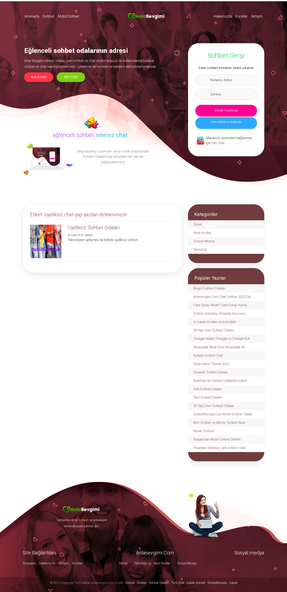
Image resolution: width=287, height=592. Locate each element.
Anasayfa (31, 16)
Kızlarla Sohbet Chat (208, 355)
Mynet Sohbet (203, 431)
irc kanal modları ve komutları (214, 322)
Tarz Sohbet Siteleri (207, 397)
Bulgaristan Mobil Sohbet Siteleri (217, 439)
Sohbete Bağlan (226, 110)
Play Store (38, 77)
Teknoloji (199, 250)
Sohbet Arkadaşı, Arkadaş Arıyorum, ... (221, 314)
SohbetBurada (217, 583)
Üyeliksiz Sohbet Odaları (94, 228)
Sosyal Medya (203, 241)
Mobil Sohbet (68, 16)
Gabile (233, 583)
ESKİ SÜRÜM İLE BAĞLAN (226, 122)
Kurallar (241, 16)
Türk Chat (177, 583)
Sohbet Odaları (159, 583)
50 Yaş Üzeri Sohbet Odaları (213, 330)
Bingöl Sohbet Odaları (209, 288)
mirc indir (218, 143)
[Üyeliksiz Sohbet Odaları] (45, 241)
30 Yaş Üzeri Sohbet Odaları (213, 406)
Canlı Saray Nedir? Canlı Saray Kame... (221, 305)
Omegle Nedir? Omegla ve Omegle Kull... (222, 339)
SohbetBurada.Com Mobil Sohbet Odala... (223, 414)
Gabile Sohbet (196, 583)
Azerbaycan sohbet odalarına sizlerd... (221, 381)
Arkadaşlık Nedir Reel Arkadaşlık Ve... (220, 347)
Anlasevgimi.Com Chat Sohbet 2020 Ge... (223, 297)
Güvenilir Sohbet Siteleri (210, 372)
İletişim (257, 16)
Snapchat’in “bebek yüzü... (212, 364)
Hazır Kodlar (202, 233)
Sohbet (48, 16)
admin (89, 235)
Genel (197, 224)
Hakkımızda (222, 16)
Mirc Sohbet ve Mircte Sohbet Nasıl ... (220, 423)
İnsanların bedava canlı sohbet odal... (220, 448)
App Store (71, 77)
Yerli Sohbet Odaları (207, 389)
